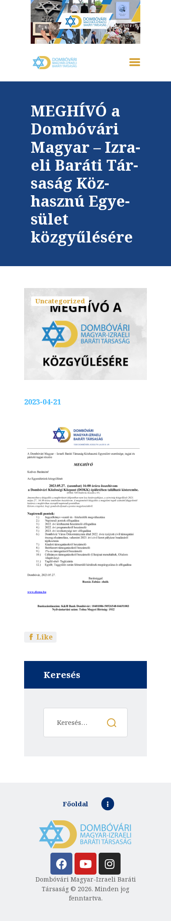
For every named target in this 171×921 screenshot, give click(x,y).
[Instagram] (110, 864)
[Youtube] (85, 864)
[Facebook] (61, 864)
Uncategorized (60, 300)
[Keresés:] (85, 722)
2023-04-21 (42, 402)
